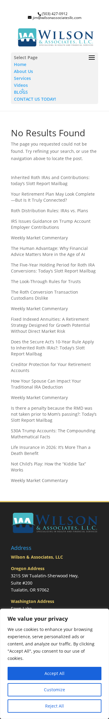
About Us (23, 71)
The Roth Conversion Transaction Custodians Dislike (44, 295)
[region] (54, 664)
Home (20, 64)
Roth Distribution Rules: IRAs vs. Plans (49, 210)
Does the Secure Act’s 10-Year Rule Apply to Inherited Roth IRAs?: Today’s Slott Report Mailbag (52, 348)
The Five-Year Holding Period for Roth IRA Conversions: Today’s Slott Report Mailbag (53, 268)
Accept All (54, 673)
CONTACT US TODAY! (35, 99)
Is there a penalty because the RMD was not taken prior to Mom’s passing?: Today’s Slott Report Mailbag (54, 414)
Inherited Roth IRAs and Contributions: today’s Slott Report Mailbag (50, 180)
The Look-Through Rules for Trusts (46, 281)
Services (22, 78)
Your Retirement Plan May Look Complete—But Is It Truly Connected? (53, 197)
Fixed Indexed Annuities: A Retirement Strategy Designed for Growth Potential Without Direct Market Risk (50, 325)
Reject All (54, 706)
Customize (54, 689)
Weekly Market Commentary (39, 238)
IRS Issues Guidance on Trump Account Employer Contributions (51, 224)
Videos (21, 85)
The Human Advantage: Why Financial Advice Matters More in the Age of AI (49, 251)
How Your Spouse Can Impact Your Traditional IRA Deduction (46, 384)
